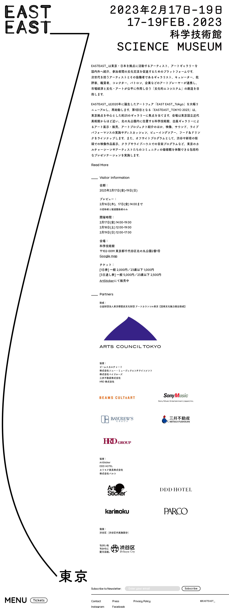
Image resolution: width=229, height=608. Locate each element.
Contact (96, 601)
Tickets (39, 600)
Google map (108, 256)
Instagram (97, 606)
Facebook (118, 606)
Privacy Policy (142, 601)
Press (115, 601)
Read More (99, 165)
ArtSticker (107, 281)
